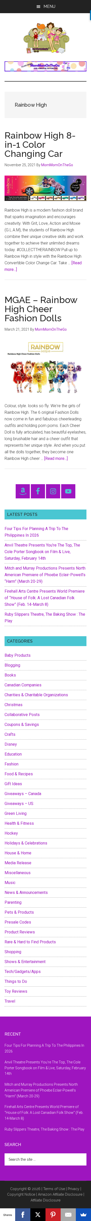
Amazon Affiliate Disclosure (60, 1194)
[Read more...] (56, 458)
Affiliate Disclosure (45, 1200)
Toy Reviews (16, 991)
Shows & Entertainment (25, 961)
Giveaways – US (19, 803)
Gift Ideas (13, 783)
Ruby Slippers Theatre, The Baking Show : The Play (44, 1129)
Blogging (12, 665)
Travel (10, 1001)
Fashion (11, 764)
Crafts (10, 734)
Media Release (18, 862)
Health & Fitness (19, 823)
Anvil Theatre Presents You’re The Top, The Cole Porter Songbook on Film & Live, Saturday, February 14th (42, 552)
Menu (49, 6)
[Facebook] (22, 1214)
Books (10, 675)
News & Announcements (26, 892)
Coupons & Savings (22, 724)
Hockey (11, 833)
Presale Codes (18, 922)
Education (13, 754)
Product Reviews (20, 932)
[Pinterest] (53, 1214)
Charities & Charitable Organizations (36, 694)
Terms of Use (54, 1189)
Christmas (13, 704)
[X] (38, 1214)
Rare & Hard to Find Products (30, 942)
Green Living (16, 813)
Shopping (13, 951)
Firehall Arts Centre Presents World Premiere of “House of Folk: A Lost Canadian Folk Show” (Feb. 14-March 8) (45, 598)
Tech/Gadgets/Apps (23, 971)
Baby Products (18, 655)
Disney (11, 744)
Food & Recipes (19, 774)
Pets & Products (19, 912)
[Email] (68, 1214)
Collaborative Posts (22, 714)
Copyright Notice (21, 1194)
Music (10, 882)
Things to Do (16, 981)
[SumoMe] (83, 1214)
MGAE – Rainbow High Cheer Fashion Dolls (41, 308)
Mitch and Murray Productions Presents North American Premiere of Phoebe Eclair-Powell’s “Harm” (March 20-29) (45, 575)
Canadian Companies (23, 685)
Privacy (73, 1189)
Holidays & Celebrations (26, 843)
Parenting (13, 902)
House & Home (18, 853)
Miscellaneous (18, 872)
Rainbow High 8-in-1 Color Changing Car (40, 144)
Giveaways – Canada (23, 793)
